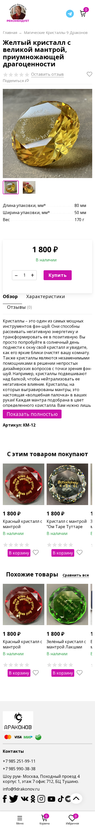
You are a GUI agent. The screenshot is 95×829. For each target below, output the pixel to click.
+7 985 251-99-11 (19, 761)
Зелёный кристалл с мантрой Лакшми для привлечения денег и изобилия (66, 649)
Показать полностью (32, 414)
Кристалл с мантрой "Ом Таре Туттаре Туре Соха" (67, 526)
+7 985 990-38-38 (19, 769)
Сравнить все (76, 574)
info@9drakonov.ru (21, 789)
